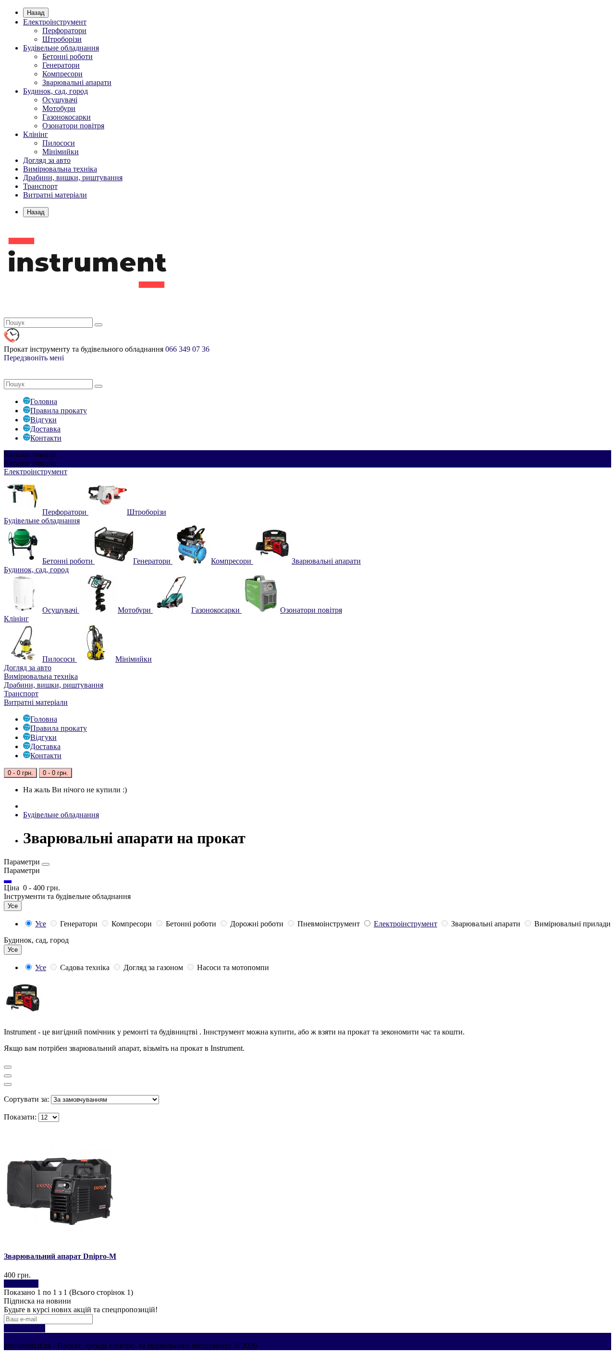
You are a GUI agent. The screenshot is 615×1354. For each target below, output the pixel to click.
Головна (43, 401)
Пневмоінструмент (328, 924)
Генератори (61, 65)
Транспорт (40, 186)
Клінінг (35, 134)
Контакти (46, 438)
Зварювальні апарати (76, 82)
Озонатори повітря (73, 126)
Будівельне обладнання (61, 48)
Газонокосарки (66, 117)
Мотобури (58, 108)
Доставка (45, 429)
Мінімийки (60, 152)
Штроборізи (62, 39)
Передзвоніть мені (34, 358)
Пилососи (58, 143)
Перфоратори (64, 30)
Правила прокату (58, 410)
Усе (40, 924)
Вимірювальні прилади (571, 924)
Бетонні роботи (67, 56)
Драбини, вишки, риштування (73, 177)
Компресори (62, 74)
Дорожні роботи (256, 924)
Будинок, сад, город (55, 91)
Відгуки (43, 420)
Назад (36, 12)
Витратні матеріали (55, 195)
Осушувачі (59, 100)
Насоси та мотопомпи (232, 967)
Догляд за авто (47, 160)
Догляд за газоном (153, 967)
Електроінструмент (54, 22)
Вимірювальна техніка (60, 169)
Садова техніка (84, 967)
